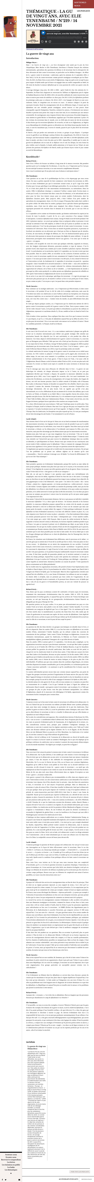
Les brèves (11, 1162)
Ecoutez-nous (11, 1157)
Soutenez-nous (11, 1155)
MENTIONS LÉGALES (87, 1179)
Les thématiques (11, 1170)
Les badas (11, 1167)
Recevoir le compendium (11, 1160)
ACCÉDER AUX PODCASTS (68, 1179)
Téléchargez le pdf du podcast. (34, 49)
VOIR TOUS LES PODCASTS (80, 1172)
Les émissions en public (11, 1165)
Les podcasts (83, 11)
